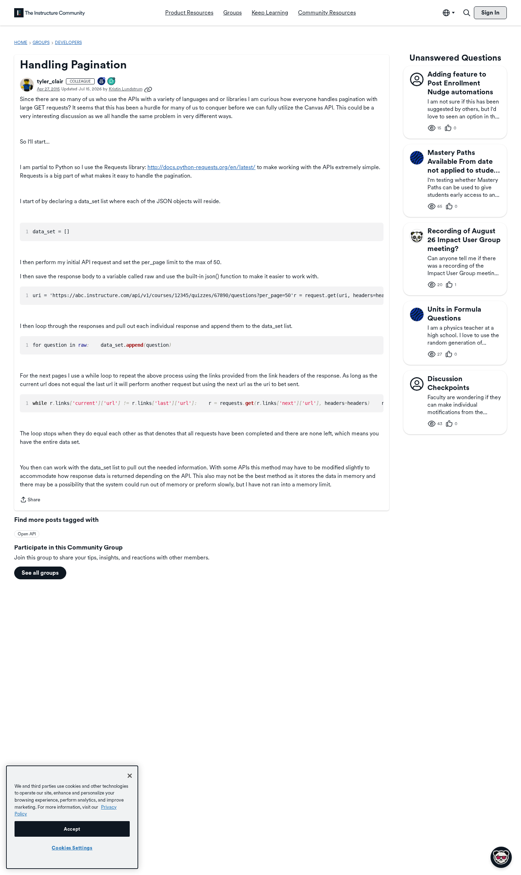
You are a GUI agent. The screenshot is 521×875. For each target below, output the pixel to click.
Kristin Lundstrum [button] (125, 89)
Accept (72, 829)
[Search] (466, 12)
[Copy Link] (148, 89)
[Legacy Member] (101, 81)
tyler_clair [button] (50, 81)
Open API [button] (27, 533)
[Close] (130, 776)
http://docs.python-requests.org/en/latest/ (201, 167)
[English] (49, 12)
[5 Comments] (111, 81)
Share (30, 500)
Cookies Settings (72, 848)
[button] (27, 85)
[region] (72, 817)
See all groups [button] (40, 572)
